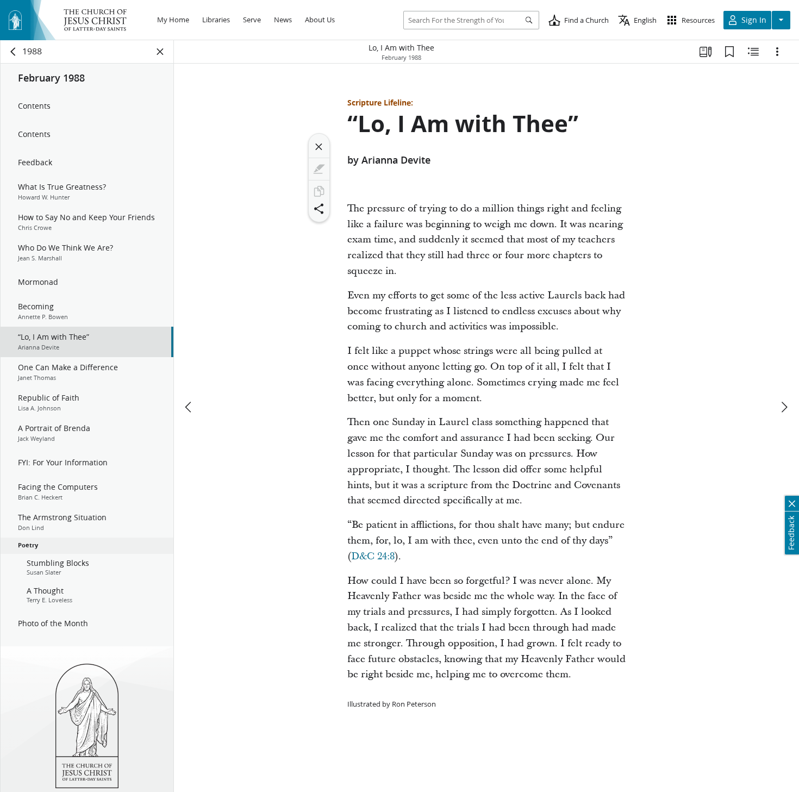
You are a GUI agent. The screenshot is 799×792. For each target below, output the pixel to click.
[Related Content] (753, 52)
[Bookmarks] (729, 52)
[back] (13, 51)
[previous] (189, 407)
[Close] (319, 146)
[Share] (319, 208)
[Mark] (319, 169)
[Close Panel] (160, 51)
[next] (784, 407)
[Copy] (319, 191)
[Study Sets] (705, 52)
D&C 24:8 (373, 556)
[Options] (777, 52)
